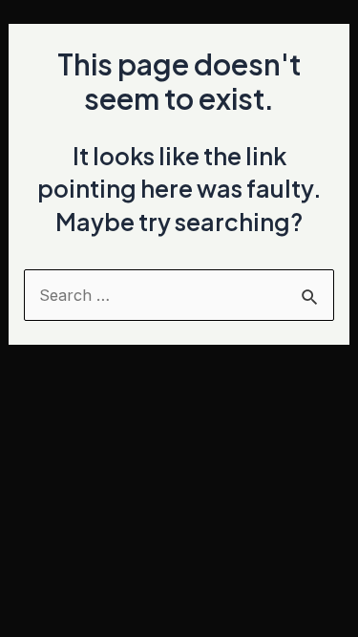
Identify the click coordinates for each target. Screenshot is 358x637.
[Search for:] (178, 295)
